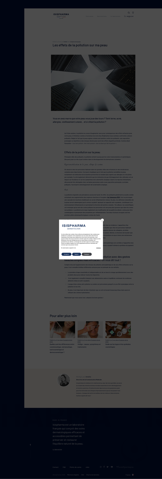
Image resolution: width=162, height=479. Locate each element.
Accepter (66, 254)
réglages (98, 248)
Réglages (86, 254)
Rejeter (77, 254)
